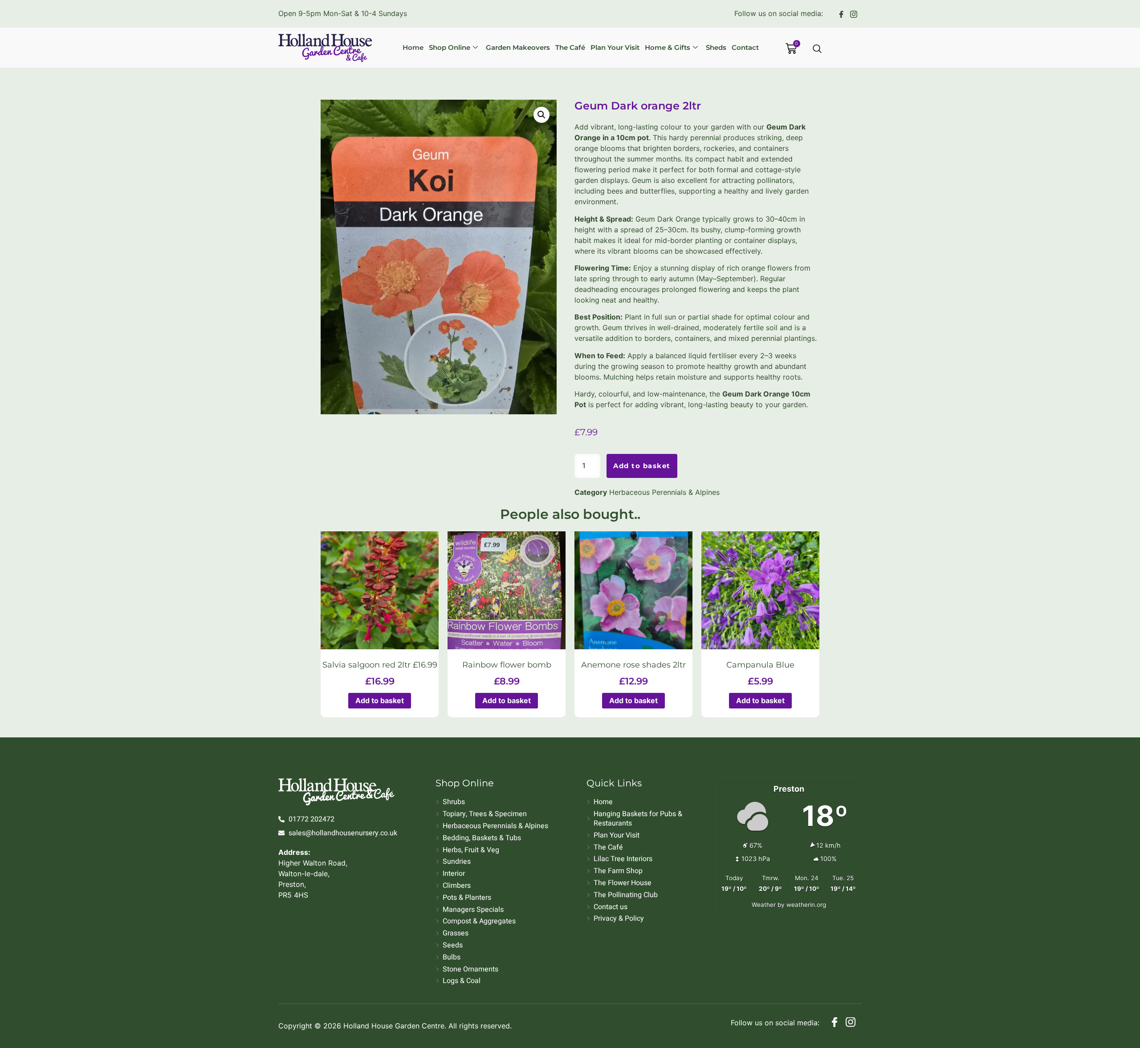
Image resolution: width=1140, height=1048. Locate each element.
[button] (541, 115)
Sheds (716, 47)
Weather (764, 904)
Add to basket (642, 465)
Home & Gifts (667, 47)
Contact (745, 47)
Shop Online (449, 47)
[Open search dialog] (817, 49)
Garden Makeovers (518, 47)
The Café (570, 47)
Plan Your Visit (614, 47)
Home (413, 47)
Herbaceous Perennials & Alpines (664, 492)
